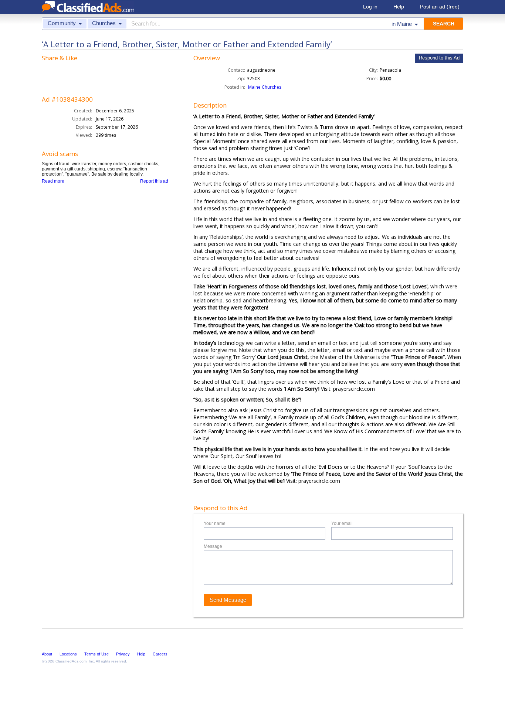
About (47, 654)
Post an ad (440, 7)
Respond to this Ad (439, 58)
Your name (215, 523)
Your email (342, 523)
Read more (53, 181)
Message (213, 546)
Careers (160, 654)
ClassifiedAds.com (71, 661)
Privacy (123, 654)
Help (398, 7)
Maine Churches (264, 87)
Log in (370, 7)
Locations (68, 654)
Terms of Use (96, 654)
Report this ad (154, 181)
